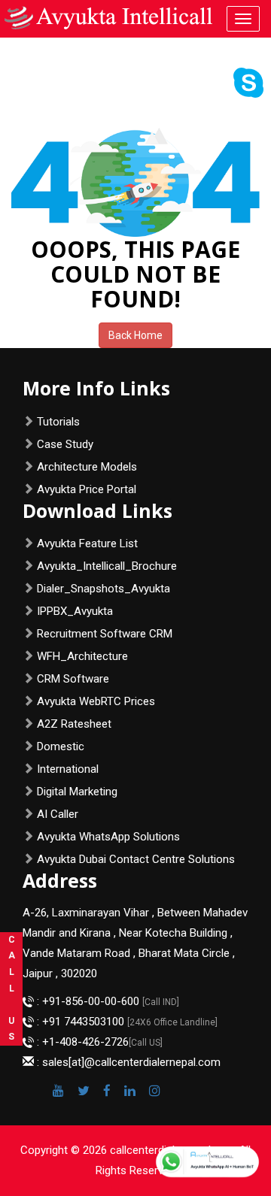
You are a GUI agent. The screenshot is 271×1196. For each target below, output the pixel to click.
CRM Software (73, 679)
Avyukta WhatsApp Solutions (108, 836)
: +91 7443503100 (80, 1021)
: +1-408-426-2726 (81, 1042)
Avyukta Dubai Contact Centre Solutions (136, 859)
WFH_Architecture (82, 656)
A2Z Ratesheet (74, 724)
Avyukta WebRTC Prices (96, 701)
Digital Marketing (77, 791)
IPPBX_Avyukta (75, 611)
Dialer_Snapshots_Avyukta (103, 588)
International (68, 769)
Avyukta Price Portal (86, 489)
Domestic (60, 746)
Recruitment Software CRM (104, 633)
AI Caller (57, 814)
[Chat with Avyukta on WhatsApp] (207, 1162)
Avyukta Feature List (87, 543)
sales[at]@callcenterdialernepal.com (131, 1062)
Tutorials (58, 421)
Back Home (135, 335)
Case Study (65, 444)
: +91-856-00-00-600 (88, 1001)
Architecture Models (87, 467)
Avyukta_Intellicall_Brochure (107, 566)
